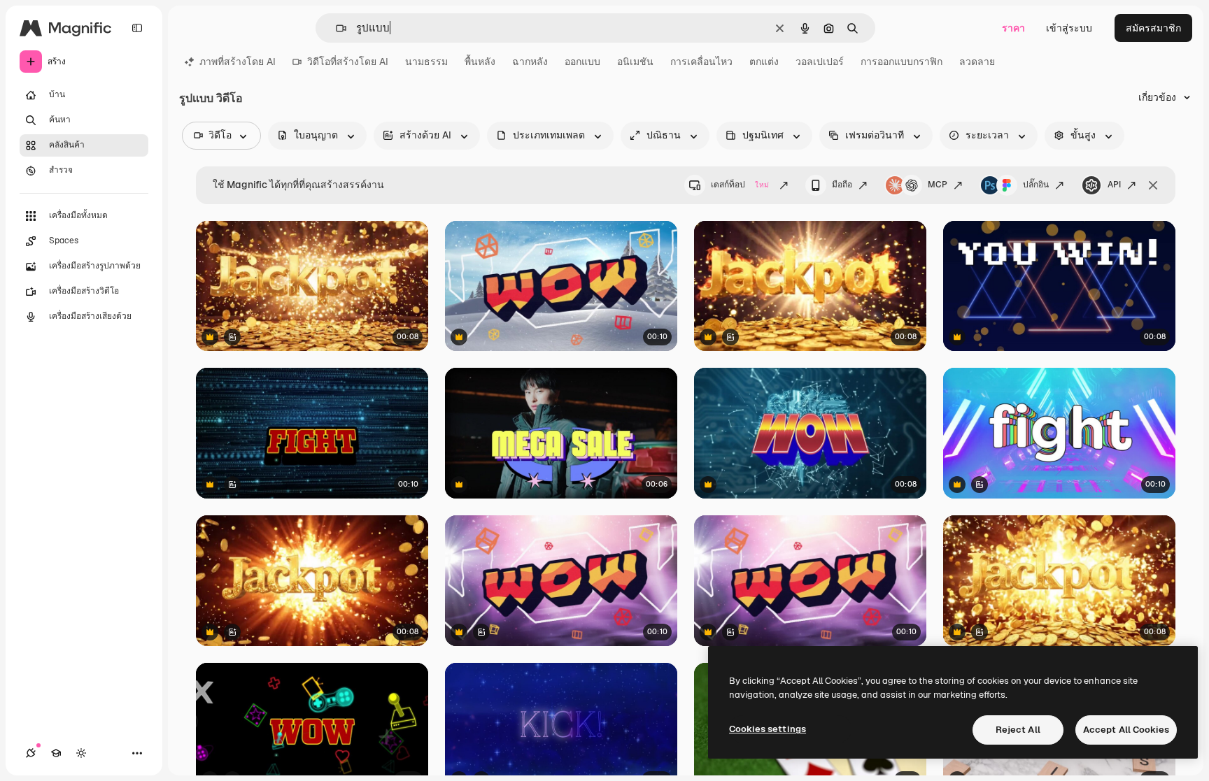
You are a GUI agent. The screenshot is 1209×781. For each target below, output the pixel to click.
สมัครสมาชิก (1153, 28)
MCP (937, 184)
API (1114, 184)
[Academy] (56, 753)
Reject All (1018, 730)
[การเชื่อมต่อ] (31, 753)
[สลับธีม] (81, 753)
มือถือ (842, 184)
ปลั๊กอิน (1036, 184)
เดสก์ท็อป (740, 184)
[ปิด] (1153, 185)
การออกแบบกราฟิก (901, 61)
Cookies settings (767, 729)
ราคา (1013, 28)
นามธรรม (426, 61)
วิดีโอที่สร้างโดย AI (347, 61)
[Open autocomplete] (335, 28)
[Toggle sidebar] (137, 28)
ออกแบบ (582, 61)
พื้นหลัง (480, 61)
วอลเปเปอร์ (820, 61)
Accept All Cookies (1126, 730)
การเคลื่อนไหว (701, 61)
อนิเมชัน (635, 61)
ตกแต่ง (764, 61)
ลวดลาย (977, 61)
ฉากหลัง (530, 61)
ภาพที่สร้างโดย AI (237, 61)
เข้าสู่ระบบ (1069, 28)
